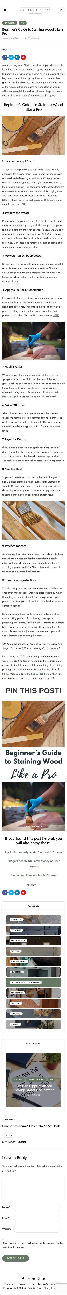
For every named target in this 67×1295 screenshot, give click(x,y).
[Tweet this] (11, 57)
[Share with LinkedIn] (17, 57)
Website (6, 1229)
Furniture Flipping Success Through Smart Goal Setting (33, 1088)
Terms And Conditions (50, 1283)
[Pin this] (23, 57)
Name (6, 1207)
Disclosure (9, 1283)
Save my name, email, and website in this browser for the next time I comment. (33, 1245)
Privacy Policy (26, 1283)
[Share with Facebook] (5, 57)
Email (6, 1218)
